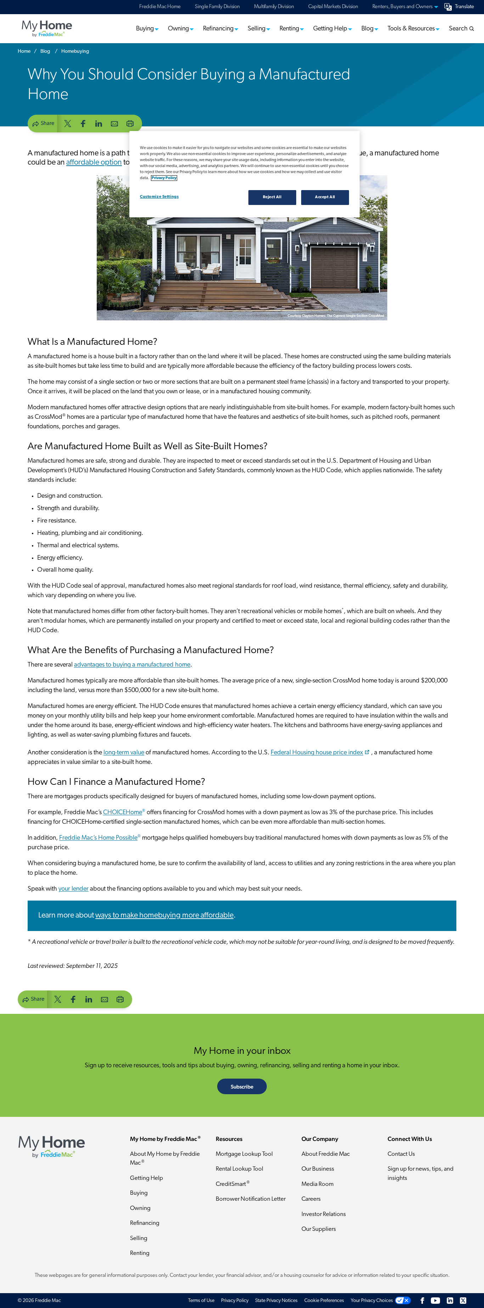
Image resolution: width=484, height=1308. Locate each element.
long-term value (123, 753)
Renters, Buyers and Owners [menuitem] (402, 7)
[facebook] (83, 123)
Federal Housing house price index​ (317, 753)
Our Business (318, 1169)
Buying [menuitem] (145, 29)
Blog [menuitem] (367, 29)
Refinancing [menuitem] (218, 29)
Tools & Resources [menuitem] (411, 29)
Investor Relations (324, 1214)
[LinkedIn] (450, 1300)
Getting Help (146, 1178)
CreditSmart (232, 1184)
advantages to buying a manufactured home (132, 665)
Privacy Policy (234, 1300)
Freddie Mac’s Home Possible (100, 838)
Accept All (325, 197)
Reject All (272, 197)
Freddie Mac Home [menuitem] (160, 7)
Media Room (318, 1184)
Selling (138, 1238)
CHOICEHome (124, 813)
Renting (140, 1253)
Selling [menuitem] (256, 29)
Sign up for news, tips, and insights (421, 1173)
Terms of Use (201, 1300)
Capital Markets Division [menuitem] (333, 7)
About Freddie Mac (326, 1154)
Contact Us (401, 1154)
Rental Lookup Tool (239, 1169)
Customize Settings (159, 197)
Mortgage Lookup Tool (244, 1154)
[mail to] (114, 123)
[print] (130, 123)
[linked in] (99, 123)
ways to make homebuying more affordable (164, 916)
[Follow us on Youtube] (435, 1300)
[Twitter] (463, 1300)
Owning (140, 1208)
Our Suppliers (319, 1229)
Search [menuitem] (459, 29)
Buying (139, 1193)
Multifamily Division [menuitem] (274, 7)
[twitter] (67, 123)
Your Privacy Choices (372, 1300)
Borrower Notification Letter (251, 1199)
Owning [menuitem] (178, 29)
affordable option (94, 163)
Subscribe (242, 1087)
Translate (464, 7)
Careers (311, 1199)
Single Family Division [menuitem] (217, 7)
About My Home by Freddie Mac (165, 1158)
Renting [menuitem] (289, 29)
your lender (73, 889)
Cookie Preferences (324, 1300)
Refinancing (144, 1223)
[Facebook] (422, 1300)
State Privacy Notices (276, 1300)
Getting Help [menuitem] (330, 29)
